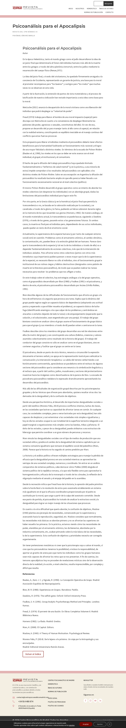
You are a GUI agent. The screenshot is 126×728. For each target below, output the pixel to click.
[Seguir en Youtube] (95, 701)
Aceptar (86, 724)
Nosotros (80, 9)
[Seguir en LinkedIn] (100, 701)
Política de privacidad (57, 702)
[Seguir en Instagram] (90, 701)
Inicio (71, 9)
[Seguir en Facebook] (85, 701)
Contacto (109, 12)
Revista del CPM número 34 (25, 32)
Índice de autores (106, 9)
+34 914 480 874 (25, 701)
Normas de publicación (93, 12)
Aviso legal (52, 698)
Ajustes (100, 724)
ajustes (72, 725)
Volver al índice (33, 654)
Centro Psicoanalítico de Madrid (61, 680)
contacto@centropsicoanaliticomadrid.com (33, 697)
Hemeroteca (92, 9)
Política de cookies (56, 706)
